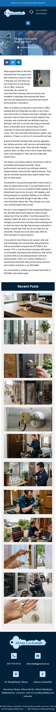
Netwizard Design (48, 709)
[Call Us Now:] (31, 12)
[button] (28, 23)
